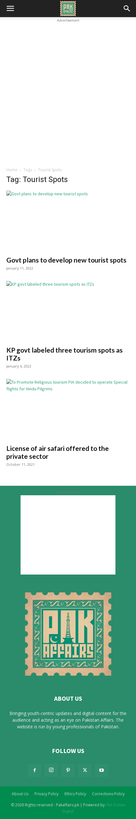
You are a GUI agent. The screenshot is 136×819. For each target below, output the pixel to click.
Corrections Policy (108, 793)
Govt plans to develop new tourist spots (66, 260)
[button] (10, 8)
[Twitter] (84, 770)
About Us (20, 793)
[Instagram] (51, 770)
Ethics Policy (75, 793)
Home (11, 169)
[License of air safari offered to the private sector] (68, 409)
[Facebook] (34, 770)
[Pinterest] (68, 770)
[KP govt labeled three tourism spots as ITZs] (68, 311)
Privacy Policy (46, 793)
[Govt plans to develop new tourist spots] (68, 221)
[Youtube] (101, 770)
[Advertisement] (68, 92)
